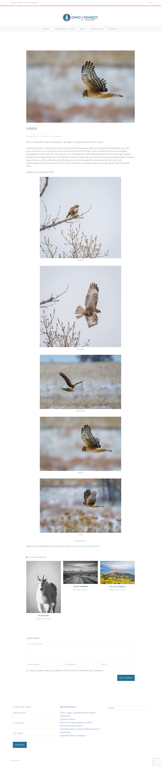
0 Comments (57, 136)
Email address (19, 712)
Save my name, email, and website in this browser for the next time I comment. (67, 670)
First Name (18, 722)
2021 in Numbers (80, 586)
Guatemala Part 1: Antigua (72, 735)
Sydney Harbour (68, 719)
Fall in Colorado (117, 587)
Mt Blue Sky (43, 616)
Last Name (18, 733)
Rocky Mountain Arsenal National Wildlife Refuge (66, 151)
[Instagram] (150, 3)
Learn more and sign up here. (86, 546)
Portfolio (46, 136)
